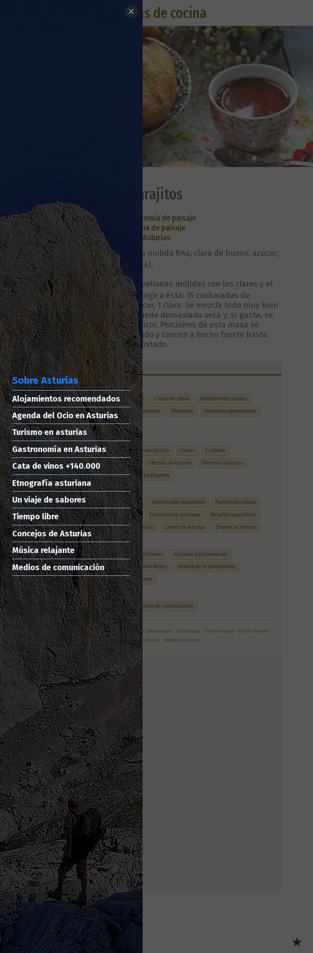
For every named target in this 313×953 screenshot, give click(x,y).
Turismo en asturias (49, 432)
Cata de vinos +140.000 (56, 466)
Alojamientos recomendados (66, 399)
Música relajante (43, 550)
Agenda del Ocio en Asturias (65, 415)
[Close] (131, 11)
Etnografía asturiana (51, 483)
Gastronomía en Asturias (59, 449)
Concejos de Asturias (52, 533)
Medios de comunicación (58, 567)
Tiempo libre (35, 516)
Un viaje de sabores (49, 500)
